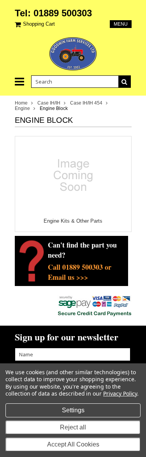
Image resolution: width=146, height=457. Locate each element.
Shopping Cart (39, 24)
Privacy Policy (120, 393)
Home (21, 103)
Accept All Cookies (73, 444)
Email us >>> (68, 277)
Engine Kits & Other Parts (73, 221)
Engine (22, 108)
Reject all (73, 427)
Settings (73, 410)
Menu (121, 24)
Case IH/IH (48, 103)
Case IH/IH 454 (86, 103)
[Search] (124, 81)
